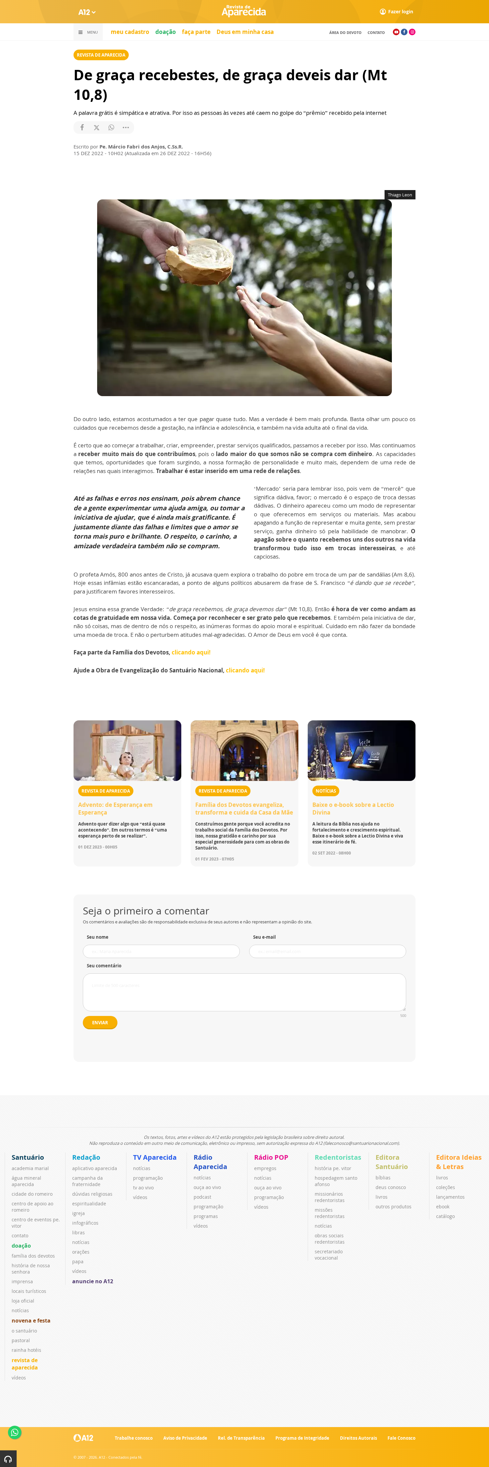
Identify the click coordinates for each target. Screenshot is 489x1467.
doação (165, 32)
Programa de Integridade (302, 1438)
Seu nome (97, 937)
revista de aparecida (25, 1363)
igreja (78, 1213)
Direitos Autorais (358, 1438)
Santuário (28, 1157)
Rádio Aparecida (210, 1162)
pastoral (21, 1340)
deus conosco (391, 1187)
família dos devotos (33, 1256)
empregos (265, 1168)
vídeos (19, 1377)
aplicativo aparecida (94, 1168)
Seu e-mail (264, 937)
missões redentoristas (330, 1213)
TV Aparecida (155, 1157)
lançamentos (450, 1197)
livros (382, 1197)
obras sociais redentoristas (330, 1238)
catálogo (445, 1216)
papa (77, 1261)
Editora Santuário (392, 1162)
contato (376, 32)
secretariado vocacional (329, 1254)
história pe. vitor (333, 1168)
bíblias (383, 1177)
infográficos (85, 1223)
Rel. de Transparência (241, 1438)
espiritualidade (89, 1203)
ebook (442, 1206)
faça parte (196, 32)
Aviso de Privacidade (185, 1438)
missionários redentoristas (330, 1197)
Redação (86, 1157)
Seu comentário (104, 966)
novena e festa (31, 1320)
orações (80, 1252)
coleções (445, 1187)
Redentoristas (338, 1157)
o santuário (24, 1331)
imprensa (22, 1281)
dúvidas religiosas (92, 1194)
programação (148, 1178)
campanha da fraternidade (87, 1181)
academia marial (30, 1168)
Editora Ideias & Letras (459, 1162)
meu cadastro (130, 32)
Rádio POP (271, 1157)
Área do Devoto (345, 32)
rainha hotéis (26, 1350)
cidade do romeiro (32, 1194)
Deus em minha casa (245, 32)
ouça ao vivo (207, 1187)
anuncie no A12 (92, 1281)
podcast (202, 1197)
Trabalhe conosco (134, 1438)
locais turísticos (29, 1291)
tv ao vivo (143, 1187)
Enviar (100, 1023)
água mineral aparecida (26, 1181)
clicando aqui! (191, 652)
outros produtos (393, 1206)
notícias (20, 1310)
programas (206, 1216)
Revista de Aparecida (101, 55)
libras (78, 1232)
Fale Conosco (401, 1438)
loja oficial (23, 1301)
